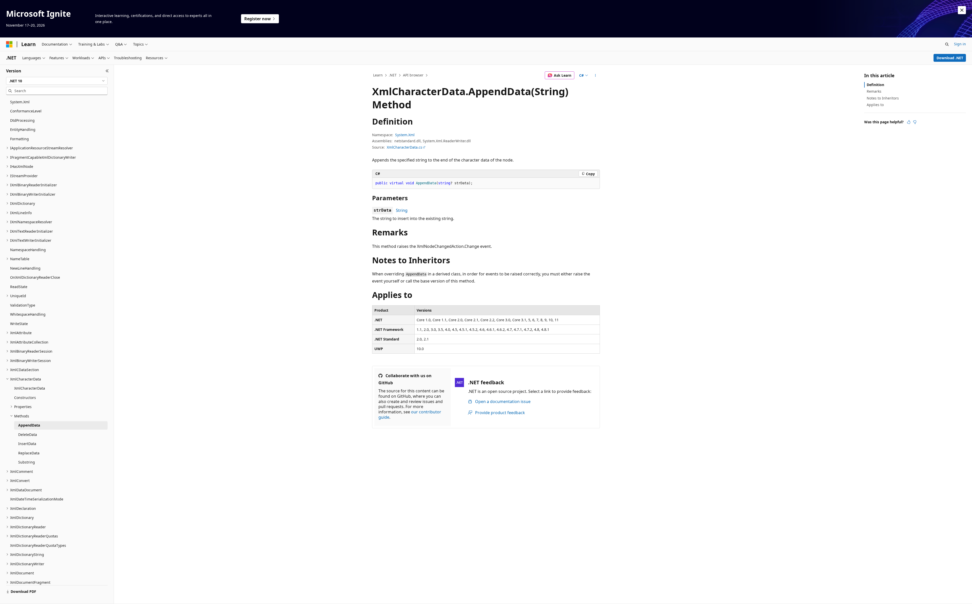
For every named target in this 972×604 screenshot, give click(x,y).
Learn (378, 75)
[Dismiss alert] (962, 10)
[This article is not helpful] (915, 122)
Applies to (875, 104)
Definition (875, 84)
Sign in (960, 44)
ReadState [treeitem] (18, 286)
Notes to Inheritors (883, 98)
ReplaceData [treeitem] (28, 453)
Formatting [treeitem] (19, 138)
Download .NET (950, 57)
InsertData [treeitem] (27, 443)
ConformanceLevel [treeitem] (26, 111)
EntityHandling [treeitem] (22, 129)
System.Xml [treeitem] (20, 101)
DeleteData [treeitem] (27, 434)
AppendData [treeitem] (29, 425)
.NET (393, 75)
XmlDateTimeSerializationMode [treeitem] (36, 499)
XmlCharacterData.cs (404, 147)
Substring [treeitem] (26, 462)
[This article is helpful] (909, 122)
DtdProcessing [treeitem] (22, 120)
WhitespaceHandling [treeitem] (28, 314)
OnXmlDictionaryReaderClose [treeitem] (35, 277)
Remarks (874, 91)
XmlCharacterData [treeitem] (29, 388)
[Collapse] (107, 71)
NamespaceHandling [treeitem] (28, 249)
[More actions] (595, 75)
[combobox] (57, 81)
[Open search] (947, 44)
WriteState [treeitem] (19, 323)
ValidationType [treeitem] (22, 305)
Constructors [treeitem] (25, 397)
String (402, 210)
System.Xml (405, 134)
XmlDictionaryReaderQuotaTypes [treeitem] (38, 545)
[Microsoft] (9, 44)
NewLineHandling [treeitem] (25, 268)
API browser (413, 75)
